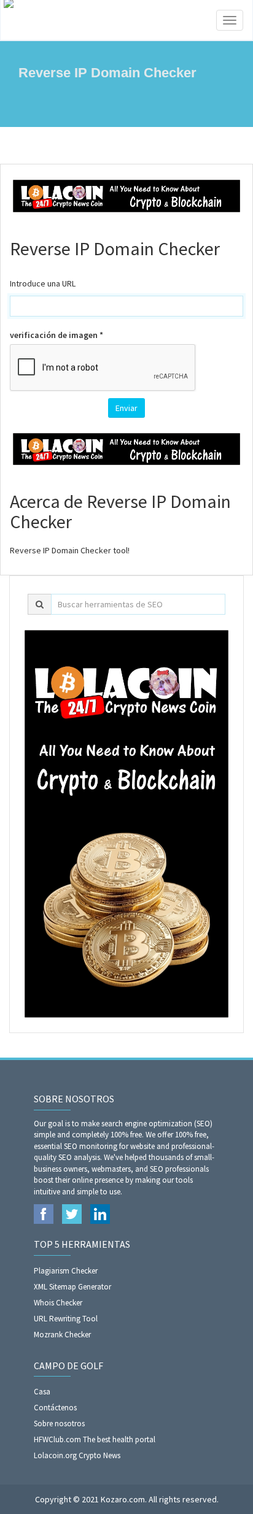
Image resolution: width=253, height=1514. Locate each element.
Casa (42, 1391)
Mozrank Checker (62, 1334)
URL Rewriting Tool (66, 1318)
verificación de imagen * (56, 334)
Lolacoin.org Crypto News (77, 1455)
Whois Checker (58, 1302)
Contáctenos (55, 1407)
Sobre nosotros (59, 1423)
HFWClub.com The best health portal (94, 1439)
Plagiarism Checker (66, 1271)
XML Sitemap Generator (72, 1287)
